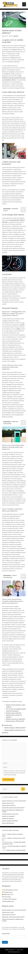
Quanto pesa (8, 725)
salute (18, 329)
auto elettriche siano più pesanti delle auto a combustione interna (13, 78)
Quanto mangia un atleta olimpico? (15, 728)
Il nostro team (7, 897)
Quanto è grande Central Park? (10, 821)
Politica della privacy (8, 901)
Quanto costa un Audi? (8, 803)
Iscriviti (5, 942)
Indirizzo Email (6, 933)
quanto (22, 325)
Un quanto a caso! (7, 892)
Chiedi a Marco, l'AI (8, 894)
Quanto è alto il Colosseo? (8, 805)
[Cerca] (23, 789)
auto (14, 50)
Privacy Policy (20, 949)
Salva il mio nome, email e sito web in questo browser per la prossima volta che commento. (14, 773)
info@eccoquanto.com (10, 949)
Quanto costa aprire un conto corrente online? (14, 801)
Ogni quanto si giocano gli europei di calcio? (13, 808)
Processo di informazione (10, 899)
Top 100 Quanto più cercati (10, 890)
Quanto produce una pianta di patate (16, 850)
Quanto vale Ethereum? (8, 823)
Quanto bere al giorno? (8, 818)
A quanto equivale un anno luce (10, 814)
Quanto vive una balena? (8, 816)
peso (13, 58)
